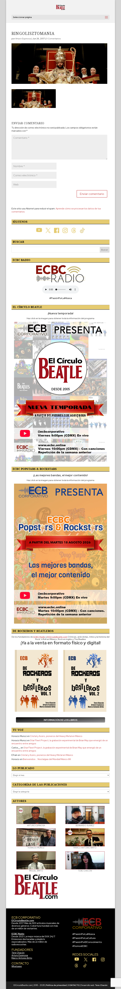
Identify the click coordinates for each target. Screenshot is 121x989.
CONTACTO (73, 985)
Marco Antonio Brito (22, 958)
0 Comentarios (53, 38)
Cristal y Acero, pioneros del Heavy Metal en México (56, 736)
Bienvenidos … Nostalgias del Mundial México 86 (47, 759)
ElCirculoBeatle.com (23, 920)
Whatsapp (17, 966)
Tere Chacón (18, 952)
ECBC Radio (18, 933)
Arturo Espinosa (23, 38)
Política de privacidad (56, 985)
